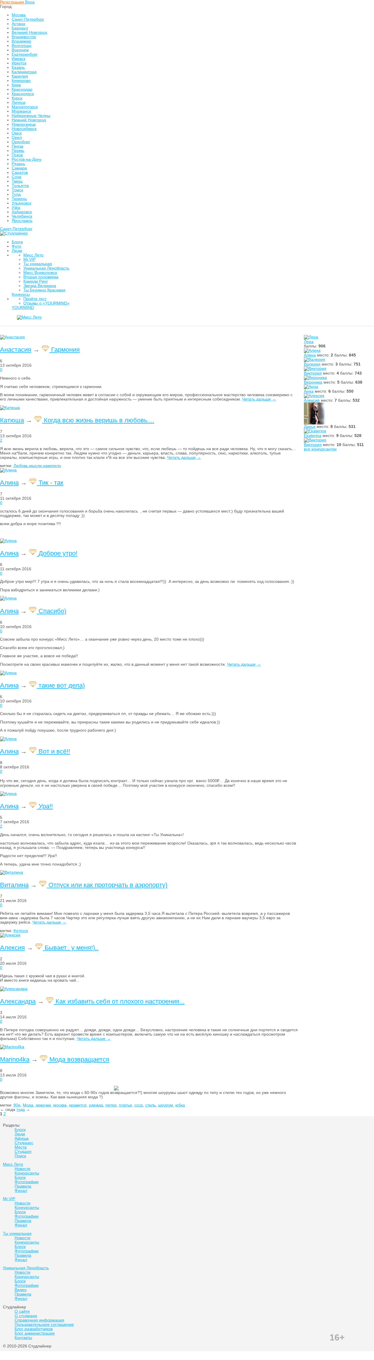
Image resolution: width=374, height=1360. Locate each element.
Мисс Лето (33, 255)
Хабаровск (22, 212)
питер (111, 1105)
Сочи (16, 177)
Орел (17, 137)
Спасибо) (52, 611)
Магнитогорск (25, 107)
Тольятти (20, 185)
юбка (180, 1105)
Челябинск (22, 216)
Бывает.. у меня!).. (71, 947)
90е (16, 1105)
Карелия (20, 76)
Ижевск (18, 59)
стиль (150, 1105)
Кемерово (21, 80)
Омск (17, 133)
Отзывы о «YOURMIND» (46, 303)
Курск (17, 98)
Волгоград (21, 45)
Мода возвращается (79, 1059)
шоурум (165, 1105)
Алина (310, 355)
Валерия (312, 364)
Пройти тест (34, 299)
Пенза (17, 146)
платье (125, 1105)
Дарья (310, 426)
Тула (16, 194)
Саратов (20, 172)
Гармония (65, 349)
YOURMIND (23, 307)
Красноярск (23, 94)
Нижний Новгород (29, 120)
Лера (309, 342)
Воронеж (20, 50)
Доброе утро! (58, 553)
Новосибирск (24, 129)
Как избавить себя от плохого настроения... (120, 1001)
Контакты (23, 1337)
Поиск (20, 1156)
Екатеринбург (25, 54)
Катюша (12, 420)
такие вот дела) (62, 685)
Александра (18, 1001)
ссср (138, 1105)
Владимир (21, 41)
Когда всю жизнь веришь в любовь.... (99, 420)
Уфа (16, 207)
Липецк (18, 102)
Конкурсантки (80, 320)
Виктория (313, 373)
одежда (96, 1105)
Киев (16, 85)
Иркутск (19, 63)
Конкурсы (21, 294)
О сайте (22, 1311)
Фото (16, 246)
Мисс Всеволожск (40, 272)
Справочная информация (39, 1320)
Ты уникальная (37, 264)
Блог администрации (35, 1333)
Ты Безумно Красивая (44, 290)
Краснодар (22, 89)
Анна (309, 391)
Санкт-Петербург (28, 19)
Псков (17, 155)
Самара (19, 168)
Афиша (22, 1138)
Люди (17, 251)
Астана (18, 24)
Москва (19, 15)
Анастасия (15, 349)
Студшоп (23, 1151)
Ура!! (46, 806)
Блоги (17, 242)
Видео (21, 1290)
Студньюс (24, 1143)
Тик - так (51, 482)
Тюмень (19, 199)
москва (60, 1105)
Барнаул (20, 28)
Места (21, 1147)
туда (20, 1109)
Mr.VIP (29, 259)
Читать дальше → (259, 399)
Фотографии (123, 320)
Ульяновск (21, 203)
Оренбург (21, 142)
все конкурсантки (320, 449)
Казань (18, 67)
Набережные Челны (31, 115)
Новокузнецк (24, 124)
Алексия (312, 400)
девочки (43, 1105)
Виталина (14, 885)
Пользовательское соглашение (44, 1324)
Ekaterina (312, 435)
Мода (28, 1105)
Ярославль (22, 220)
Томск (17, 190)
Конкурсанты (27, 1173)
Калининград (24, 72)
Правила (182, 320)
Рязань (18, 164)
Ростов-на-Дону (26, 159)
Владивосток (24, 37)
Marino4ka (15, 1059)
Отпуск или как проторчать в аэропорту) (108, 885)
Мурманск (21, 111)
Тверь (17, 181)
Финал (209, 320)
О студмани (26, 1316)
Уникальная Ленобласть (46, 268)
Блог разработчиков (34, 1329)
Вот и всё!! (54, 751)
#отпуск (20, 931)
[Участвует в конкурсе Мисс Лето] (46, 349)
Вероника (313, 382)
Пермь (18, 150)
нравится (77, 1105)
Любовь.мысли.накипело (37, 466)
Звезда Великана (39, 286)
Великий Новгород (29, 32)
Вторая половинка (40, 277)
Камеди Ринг (35, 281)
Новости (236, 320)
